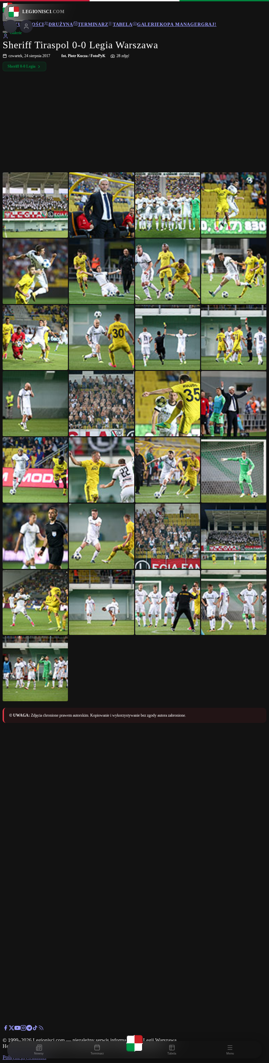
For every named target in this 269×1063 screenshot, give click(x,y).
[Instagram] (23, 1029)
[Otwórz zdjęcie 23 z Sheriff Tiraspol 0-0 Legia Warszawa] (167, 536)
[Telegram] (29, 1029)
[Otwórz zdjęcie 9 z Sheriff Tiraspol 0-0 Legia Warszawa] (35, 337)
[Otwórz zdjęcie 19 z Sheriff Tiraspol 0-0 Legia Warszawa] (167, 470)
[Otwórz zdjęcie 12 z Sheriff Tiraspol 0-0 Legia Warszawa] (233, 337)
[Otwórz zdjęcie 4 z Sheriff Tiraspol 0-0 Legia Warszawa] (233, 205)
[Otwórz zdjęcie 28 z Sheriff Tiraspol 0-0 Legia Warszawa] (233, 602)
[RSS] (41, 1029)
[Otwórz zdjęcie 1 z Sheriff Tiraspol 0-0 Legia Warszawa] (35, 205)
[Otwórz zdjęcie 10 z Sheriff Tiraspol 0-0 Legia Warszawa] (101, 337)
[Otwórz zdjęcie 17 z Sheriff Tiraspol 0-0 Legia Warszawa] (35, 470)
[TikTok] (35, 1029)
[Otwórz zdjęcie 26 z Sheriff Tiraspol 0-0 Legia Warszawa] (101, 602)
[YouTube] (17, 1029)
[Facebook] (6, 1029)
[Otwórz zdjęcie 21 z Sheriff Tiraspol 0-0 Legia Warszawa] (35, 536)
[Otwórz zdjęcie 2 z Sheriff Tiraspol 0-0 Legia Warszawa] (101, 205)
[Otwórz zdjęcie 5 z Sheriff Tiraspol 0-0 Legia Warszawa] (35, 271)
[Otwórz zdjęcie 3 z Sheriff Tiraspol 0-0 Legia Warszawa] (167, 205)
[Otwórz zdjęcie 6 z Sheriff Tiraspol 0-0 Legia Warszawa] (101, 271)
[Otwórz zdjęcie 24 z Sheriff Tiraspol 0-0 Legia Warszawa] (233, 536)
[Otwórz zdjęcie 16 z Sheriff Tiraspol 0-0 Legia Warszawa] (233, 403)
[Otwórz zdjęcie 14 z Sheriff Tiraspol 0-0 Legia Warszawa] (101, 403)
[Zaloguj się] (6, 37)
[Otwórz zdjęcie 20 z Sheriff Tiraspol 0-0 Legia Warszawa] (233, 470)
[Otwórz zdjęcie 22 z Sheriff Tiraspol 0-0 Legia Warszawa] (101, 536)
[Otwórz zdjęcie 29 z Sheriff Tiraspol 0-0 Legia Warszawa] (35, 668)
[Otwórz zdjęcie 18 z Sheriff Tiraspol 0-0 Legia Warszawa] (101, 470)
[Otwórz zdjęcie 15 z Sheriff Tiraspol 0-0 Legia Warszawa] (167, 403)
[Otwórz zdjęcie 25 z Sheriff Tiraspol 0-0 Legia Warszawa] (35, 602)
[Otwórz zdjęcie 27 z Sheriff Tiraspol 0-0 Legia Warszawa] (167, 602)
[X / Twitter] (11, 1029)
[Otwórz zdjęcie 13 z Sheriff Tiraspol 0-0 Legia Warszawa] (35, 403)
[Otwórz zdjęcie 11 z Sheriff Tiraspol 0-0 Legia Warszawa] (167, 337)
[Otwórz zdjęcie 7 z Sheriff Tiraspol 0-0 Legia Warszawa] (167, 271)
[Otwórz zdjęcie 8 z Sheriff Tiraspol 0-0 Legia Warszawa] (233, 271)
